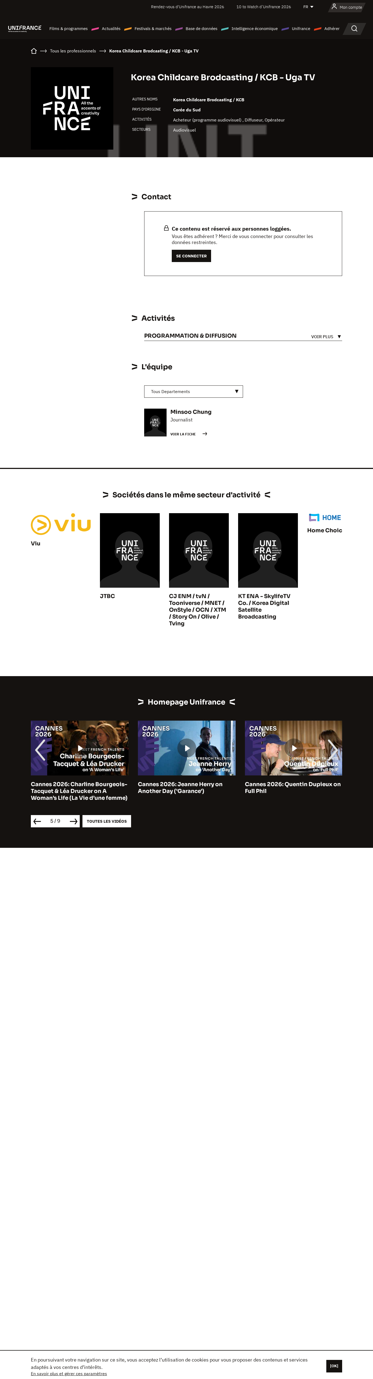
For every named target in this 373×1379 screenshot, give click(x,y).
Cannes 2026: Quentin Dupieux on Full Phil (293, 788)
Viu (35, 543)
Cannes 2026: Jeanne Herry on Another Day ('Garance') (180, 788)
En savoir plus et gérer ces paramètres (69, 1373)
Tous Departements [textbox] (170, 391)
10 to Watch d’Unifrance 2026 (263, 6)
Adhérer (332, 28)
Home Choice (326, 530)
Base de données (201, 28)
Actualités (111, 28)
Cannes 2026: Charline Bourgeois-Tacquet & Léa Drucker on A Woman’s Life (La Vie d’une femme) (79, 791)
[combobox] (193, 391)
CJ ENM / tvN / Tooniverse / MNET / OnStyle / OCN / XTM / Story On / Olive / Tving (197, 610)
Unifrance (301, 28)
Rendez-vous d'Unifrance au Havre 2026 (187, 6)
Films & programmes (68, 28)
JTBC (107, 596)
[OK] (334, 1365)
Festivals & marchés (153, 28)
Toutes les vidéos (107, 821)
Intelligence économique (255, 28)
